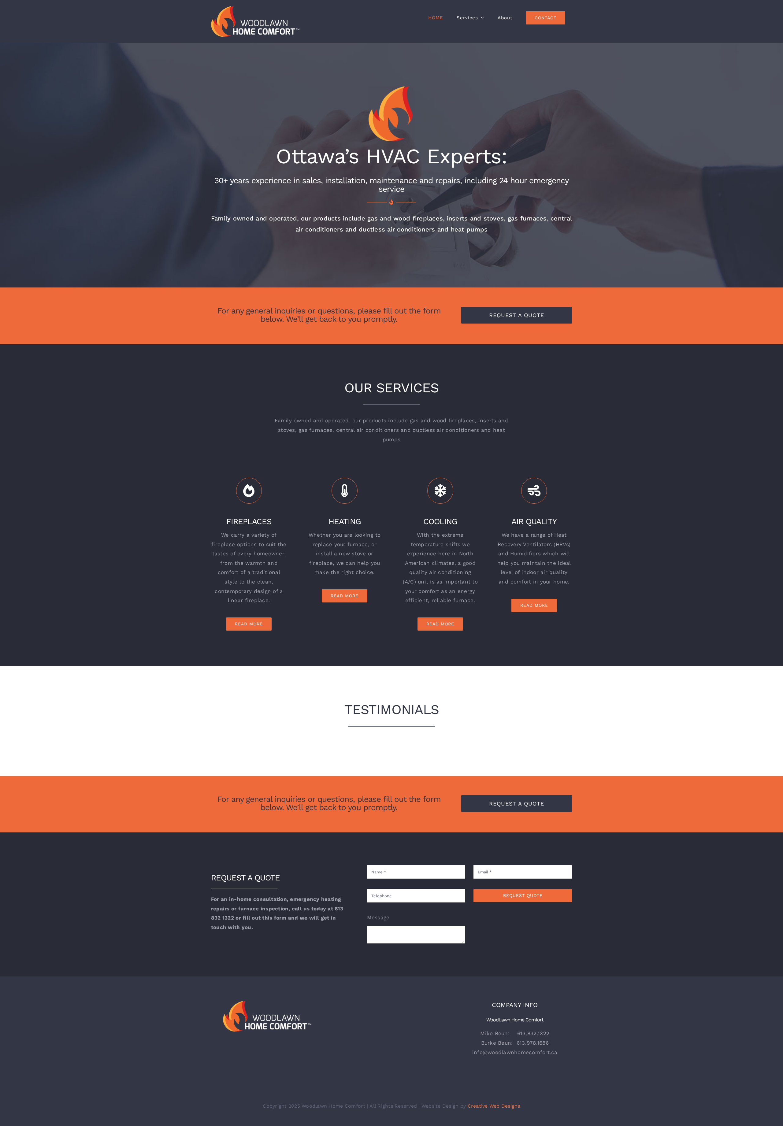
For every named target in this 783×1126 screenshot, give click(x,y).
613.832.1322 (533, 1033)
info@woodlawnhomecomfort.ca (515, 1052)
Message (378, 917)
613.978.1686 (533, 1043)
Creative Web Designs (494, 1106)
